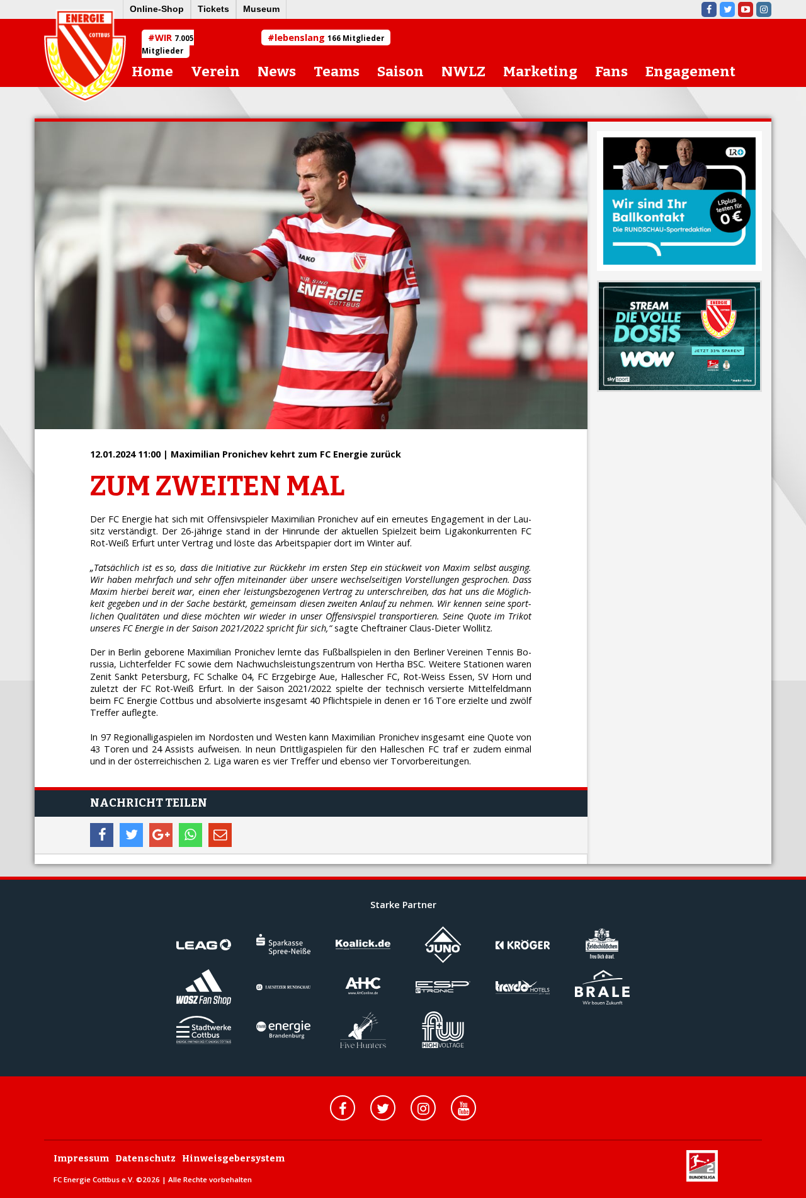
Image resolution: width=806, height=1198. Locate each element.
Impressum (81, 1158)
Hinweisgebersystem (233, 1158)
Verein (215, 71)
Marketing (540, 71)
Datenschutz (145, 1158)
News (277, 71)
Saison (400, 71)
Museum (261, 9)
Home (152, 71)
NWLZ (463, 71)
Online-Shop (157, 9)
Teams (337, 71)
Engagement (690, 71)
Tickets (213, 9)
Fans (611, 71)
